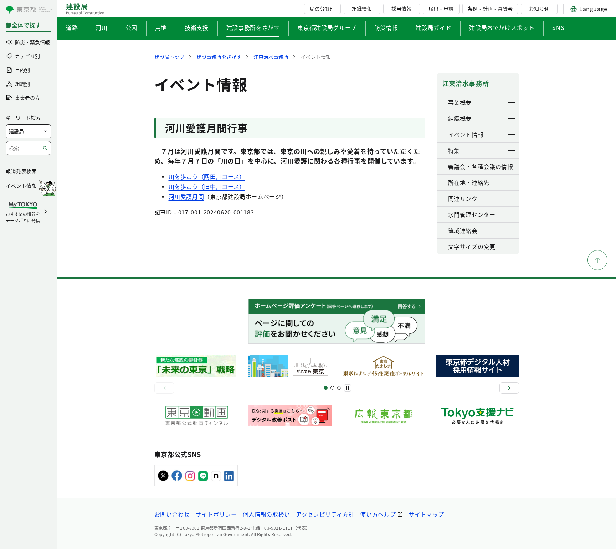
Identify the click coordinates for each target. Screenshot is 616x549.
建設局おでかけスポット (501, 27)
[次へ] (509, 388)
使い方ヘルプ (378, 514)
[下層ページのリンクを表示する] (512, 102)
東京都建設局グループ (326, 27)
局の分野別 (322, 8)
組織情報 (362, 8)
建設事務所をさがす (253, 27)
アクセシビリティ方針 (325, 514)
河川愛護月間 (186, 196)
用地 (161, 27)
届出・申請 (440, 8)
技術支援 (197, 27)
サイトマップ (426, 514)
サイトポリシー (216, 514)
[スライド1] (326, 388)
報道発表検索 (21, 171)
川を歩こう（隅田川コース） (207, 176)
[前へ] (164, 388)
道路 (72, 27)
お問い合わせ (172, 514)
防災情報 (386, 27)
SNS (558, 27)
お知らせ (539, 8)
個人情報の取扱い (266, 514)
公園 (131, 27)
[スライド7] (339, 388)
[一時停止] (347, 388)
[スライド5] (332, 388)
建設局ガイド (433, 27)
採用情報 (401, 8)
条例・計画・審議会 (490, 8)
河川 (101, 27)
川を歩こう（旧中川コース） (207, 186)
